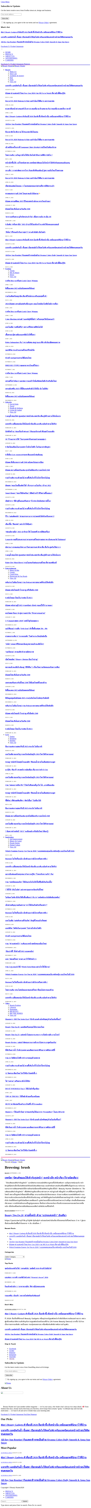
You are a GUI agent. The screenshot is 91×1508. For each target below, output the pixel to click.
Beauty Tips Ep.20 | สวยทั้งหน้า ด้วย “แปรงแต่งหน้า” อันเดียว (35, 1215)
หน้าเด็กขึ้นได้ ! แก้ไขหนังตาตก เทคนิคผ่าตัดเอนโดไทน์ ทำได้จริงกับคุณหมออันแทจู (37, 163)
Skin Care (13, 74)
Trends (12, 271)
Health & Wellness (16, 408)
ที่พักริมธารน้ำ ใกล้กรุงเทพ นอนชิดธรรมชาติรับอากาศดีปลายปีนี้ (30, 1050)
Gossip (12, 572)
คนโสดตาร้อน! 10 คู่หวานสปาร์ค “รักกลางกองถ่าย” (25, 613)
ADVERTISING (11, 58)
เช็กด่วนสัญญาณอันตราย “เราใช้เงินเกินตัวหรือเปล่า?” (26, 905)
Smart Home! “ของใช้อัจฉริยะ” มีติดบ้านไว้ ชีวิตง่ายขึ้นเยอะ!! (28, 493)
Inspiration (9, 837)
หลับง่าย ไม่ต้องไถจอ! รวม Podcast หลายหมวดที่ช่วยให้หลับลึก (29, 582)
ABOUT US (9, 56)
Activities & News (11, 1309)
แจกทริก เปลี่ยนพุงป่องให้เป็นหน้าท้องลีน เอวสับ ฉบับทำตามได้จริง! (31, 424)
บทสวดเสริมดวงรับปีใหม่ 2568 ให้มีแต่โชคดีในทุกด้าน (26, 683)
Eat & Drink (14, 404)
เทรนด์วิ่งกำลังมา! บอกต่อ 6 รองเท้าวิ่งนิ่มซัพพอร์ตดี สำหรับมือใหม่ (31, 381)
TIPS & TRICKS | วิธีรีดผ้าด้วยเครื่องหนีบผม (22, 1096)
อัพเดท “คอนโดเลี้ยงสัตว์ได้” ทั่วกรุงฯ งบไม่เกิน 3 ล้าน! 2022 (28, 485)
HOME (8, 52)
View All (13, 82)
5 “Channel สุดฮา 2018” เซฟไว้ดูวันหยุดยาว (22, 621)
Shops (12, 275)
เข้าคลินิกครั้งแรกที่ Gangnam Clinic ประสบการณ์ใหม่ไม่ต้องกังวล (30, 147)
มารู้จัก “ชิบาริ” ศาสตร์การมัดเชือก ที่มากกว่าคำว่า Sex (26, 770)
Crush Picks (14, 574)
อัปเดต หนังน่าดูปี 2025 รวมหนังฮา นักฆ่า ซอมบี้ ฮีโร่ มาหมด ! (29, 605)
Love (7, 735)
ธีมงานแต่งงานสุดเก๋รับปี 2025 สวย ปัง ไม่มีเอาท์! (23, 746)
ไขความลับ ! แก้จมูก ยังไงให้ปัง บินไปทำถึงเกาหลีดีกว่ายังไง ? (28, 155)
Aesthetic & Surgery (17, 76)
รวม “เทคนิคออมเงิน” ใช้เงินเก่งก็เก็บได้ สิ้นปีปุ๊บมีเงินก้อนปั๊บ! (28, 882)
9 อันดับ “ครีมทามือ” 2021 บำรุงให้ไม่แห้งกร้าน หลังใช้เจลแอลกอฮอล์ (32, 224)
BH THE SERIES (16, 1013)
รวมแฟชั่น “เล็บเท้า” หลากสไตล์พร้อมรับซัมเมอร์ (22, 1295)
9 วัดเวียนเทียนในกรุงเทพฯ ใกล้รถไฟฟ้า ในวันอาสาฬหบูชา (27, 447)
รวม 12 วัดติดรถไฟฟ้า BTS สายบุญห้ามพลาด (22, 1058)
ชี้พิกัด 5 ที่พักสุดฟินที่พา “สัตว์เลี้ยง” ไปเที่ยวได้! (23, 800)
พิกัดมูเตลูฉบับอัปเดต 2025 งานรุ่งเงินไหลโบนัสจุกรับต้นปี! (27, 698)
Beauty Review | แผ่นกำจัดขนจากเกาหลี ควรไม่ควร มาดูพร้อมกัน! (30, 1042)
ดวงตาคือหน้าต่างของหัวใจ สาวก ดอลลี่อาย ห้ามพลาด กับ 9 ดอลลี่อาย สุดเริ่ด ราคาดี (38, 109)
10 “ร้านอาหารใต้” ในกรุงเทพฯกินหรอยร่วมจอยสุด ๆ (25, 439)
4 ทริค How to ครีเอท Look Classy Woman (21, 281)
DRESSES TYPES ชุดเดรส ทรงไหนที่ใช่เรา (22, 365)
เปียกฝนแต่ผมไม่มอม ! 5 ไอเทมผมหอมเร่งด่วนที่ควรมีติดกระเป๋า (29, 186)
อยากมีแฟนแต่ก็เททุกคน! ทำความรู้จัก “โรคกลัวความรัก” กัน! (29, 874)
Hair (11, 78)
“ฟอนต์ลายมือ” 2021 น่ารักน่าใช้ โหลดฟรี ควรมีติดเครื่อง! (27, 532)
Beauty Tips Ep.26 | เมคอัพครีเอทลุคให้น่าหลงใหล (24, 1027)
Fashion (8, 269)
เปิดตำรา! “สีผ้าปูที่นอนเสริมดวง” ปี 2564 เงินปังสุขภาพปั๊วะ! (28, 501)
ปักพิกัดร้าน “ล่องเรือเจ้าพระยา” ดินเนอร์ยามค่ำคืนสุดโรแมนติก (29, 431)
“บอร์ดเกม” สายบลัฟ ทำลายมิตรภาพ (19, 652)
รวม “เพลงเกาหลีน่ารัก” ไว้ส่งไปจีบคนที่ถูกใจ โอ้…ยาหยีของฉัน (29, 785)
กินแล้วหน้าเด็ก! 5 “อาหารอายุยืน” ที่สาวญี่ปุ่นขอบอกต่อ (25, 1286)
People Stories (15, 843)
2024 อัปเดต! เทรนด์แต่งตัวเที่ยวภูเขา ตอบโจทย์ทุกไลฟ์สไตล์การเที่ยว (31, 304)
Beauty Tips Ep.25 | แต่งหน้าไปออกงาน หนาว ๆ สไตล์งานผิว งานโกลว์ (32, 1035)
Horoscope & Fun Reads (18, 576)
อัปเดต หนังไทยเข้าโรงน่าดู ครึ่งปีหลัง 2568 (21, 590)
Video (7, 1003)
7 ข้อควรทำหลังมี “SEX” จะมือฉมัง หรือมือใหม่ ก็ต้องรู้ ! (27, 831)
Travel (12, 406)
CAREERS (9, 60)
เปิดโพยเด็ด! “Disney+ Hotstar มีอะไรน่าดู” (21, 659)
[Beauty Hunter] (13, 66)
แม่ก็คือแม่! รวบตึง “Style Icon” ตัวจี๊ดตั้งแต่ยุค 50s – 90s (26, 628)
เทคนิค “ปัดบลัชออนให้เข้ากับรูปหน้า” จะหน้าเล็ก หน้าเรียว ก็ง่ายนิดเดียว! (41, 1177)
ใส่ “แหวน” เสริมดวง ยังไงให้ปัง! (17, 1081)
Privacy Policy (44, 23)
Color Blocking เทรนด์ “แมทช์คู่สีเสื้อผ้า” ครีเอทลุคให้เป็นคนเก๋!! (29, 319)
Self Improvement (16, 839)
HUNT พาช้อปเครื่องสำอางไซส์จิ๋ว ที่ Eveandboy (23, 1104)
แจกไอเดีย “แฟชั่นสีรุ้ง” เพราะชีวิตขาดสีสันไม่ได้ (24, 327)
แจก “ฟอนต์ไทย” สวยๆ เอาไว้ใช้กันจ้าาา (21, 959)
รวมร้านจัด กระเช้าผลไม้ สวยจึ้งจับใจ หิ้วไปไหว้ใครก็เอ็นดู (27, 478)
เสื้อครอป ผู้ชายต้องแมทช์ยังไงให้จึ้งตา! (20, 335)
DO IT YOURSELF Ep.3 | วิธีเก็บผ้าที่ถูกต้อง (22, 1089)
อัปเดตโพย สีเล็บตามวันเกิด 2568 (17, 209)
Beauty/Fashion (15, 1005)
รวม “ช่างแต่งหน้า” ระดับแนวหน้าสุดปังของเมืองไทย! (26, 944)
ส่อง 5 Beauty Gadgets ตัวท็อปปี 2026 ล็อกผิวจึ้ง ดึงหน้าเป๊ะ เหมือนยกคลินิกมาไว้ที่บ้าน (31, 32)
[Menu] (2, 1158)
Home (14, 1162)
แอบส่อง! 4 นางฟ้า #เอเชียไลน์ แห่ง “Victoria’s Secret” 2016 (26, 1277)
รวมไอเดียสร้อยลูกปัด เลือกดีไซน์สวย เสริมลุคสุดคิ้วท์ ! (26, 296)
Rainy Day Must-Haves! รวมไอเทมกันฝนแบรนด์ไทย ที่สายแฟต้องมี (31, 562)
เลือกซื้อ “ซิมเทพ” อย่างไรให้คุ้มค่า (18, 524)
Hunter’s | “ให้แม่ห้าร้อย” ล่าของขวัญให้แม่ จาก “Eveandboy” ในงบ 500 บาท (34, 1112)
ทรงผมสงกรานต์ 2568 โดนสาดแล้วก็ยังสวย (21, 193)
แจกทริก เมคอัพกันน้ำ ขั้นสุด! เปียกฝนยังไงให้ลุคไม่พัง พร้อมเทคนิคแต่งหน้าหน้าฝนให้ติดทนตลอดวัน (37, 37)
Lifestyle (8, 402)
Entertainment (10, 568)
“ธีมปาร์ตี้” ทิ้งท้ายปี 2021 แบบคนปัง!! (19, 951)
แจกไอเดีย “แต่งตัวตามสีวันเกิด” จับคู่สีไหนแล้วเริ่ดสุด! (26, 920)
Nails (11, 80)
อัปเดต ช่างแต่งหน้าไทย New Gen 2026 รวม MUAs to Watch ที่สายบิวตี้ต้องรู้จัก (35, 93)
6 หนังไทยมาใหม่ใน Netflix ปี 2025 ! (19, 598)
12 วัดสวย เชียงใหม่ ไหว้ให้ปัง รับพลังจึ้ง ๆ (21, 1073)
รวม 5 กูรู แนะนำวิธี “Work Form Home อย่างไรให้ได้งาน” (27, 967)
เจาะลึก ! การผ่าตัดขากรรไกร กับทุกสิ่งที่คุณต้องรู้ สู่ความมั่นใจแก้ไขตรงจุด (34, 170)
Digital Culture (15, 845)
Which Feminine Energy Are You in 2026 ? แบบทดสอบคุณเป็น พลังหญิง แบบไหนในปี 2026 (39, 851)
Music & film (14, 570)
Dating (12, 737)
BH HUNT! (14, 1011)
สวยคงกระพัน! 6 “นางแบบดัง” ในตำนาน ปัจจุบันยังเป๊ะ (26, 636)
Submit (25, 1501)
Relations (13, 739)
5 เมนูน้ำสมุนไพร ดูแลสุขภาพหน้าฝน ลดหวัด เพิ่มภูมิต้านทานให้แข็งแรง (33, 416)
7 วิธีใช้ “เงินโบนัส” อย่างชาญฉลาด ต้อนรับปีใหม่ (24, 889)
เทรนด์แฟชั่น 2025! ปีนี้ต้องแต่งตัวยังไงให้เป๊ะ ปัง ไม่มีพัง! (26, 389)
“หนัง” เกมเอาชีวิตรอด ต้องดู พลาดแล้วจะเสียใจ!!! (24, 644)
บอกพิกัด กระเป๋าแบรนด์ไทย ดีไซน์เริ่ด (20, 350)
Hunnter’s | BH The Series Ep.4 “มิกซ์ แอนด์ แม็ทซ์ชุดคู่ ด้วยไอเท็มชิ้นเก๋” (33, 1019)
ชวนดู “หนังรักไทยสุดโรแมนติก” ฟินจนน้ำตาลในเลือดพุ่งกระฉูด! (30, 762)
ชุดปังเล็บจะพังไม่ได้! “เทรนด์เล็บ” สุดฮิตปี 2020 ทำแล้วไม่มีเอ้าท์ (28, 1268)
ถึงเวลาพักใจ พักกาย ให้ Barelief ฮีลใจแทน (21, 132)
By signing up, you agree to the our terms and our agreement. (30, 23)
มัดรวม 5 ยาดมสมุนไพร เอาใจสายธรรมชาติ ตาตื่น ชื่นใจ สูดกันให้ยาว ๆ (33, 547)
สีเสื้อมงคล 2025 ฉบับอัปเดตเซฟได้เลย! (20, 288)
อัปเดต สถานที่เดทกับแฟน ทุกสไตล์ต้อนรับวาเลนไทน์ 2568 (27, 470)
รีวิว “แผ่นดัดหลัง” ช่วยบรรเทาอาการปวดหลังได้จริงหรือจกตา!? (29, 516)
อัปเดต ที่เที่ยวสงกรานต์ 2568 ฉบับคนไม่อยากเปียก (24, 462)
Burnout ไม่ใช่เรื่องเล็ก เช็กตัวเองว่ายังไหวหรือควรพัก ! (26, 859)
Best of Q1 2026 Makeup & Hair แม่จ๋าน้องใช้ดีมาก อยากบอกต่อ (29, 101)
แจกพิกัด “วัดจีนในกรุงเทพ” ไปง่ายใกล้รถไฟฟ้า (23, 928)
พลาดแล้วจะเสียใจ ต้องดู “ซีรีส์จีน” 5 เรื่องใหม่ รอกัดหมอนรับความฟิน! (32, 667)
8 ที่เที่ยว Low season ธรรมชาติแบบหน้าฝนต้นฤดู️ (24, 455)
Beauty (8, 70)
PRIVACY (9, 54)
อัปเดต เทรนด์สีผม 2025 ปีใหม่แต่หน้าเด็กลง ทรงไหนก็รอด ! (28, 201)
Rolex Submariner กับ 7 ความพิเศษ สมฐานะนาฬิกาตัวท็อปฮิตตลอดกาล (32, 342)
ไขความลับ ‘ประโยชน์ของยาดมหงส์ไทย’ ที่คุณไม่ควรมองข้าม (29, 990)
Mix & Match (14, 273)
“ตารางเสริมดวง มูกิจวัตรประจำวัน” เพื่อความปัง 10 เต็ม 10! (28, 217)
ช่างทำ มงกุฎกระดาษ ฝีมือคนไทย (18, 358)
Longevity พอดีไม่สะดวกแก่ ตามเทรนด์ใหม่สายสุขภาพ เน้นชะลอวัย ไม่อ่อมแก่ (35, 539)
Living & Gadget (16, 410)
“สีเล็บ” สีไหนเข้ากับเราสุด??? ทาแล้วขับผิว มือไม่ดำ (25, 232)
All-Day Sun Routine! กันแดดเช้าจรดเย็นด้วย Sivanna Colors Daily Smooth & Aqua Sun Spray (35, 42)
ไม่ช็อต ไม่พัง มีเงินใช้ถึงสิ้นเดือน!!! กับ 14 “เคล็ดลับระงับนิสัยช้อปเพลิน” (32, 897)
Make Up (13, 72)
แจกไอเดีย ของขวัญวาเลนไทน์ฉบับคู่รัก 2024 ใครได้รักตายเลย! (29, 754)
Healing (12, 741)
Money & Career (16, 841)
